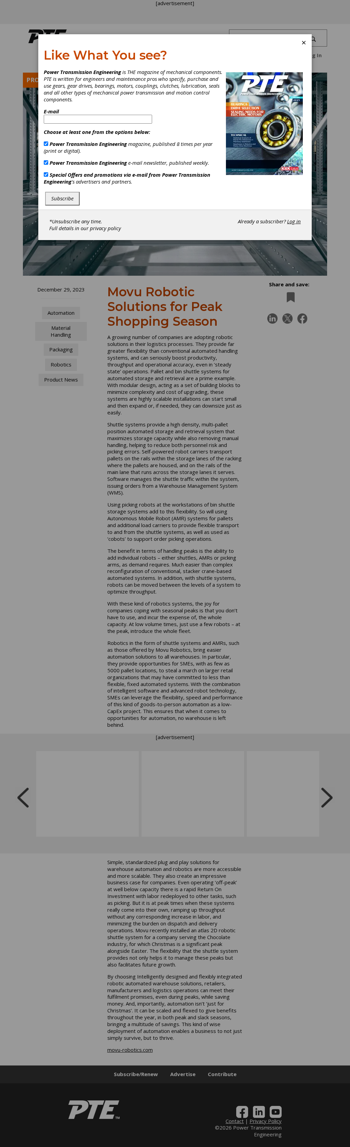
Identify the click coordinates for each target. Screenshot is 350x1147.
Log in (294, 221)
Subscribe (62, 198)
